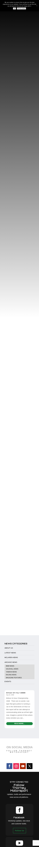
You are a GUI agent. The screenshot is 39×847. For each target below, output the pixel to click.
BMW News (10, 666)
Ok (14, 8)
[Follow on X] (29, 766)
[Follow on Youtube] (23, 766)
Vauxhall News (12, 669)
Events (8, 681)
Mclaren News (11, 657)
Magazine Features (14, 677)
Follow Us (19, 831)
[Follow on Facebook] (9, 766)
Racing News (11, 675)
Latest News (10, 653)
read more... (19, 723)
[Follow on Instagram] (16, 766)
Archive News (11, 662)
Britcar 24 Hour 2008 (15, 693)
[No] (37, 6)
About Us (9, 648)
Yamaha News (11, 672)
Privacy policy (21, 8)
